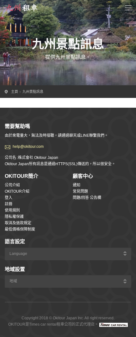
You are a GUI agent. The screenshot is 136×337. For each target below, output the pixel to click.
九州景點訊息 (32, 91)
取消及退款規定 (18, 223)
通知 (76, 185)
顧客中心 (83, 176)
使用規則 (12, 210)
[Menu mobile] (128, 8)
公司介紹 (12, 185)
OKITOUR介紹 (17, 191)
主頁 (14, 91)
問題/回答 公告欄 (87, 198)
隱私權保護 (14, 216)
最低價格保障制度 (20, 229)
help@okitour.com (28, 146)
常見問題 (80, 191)
